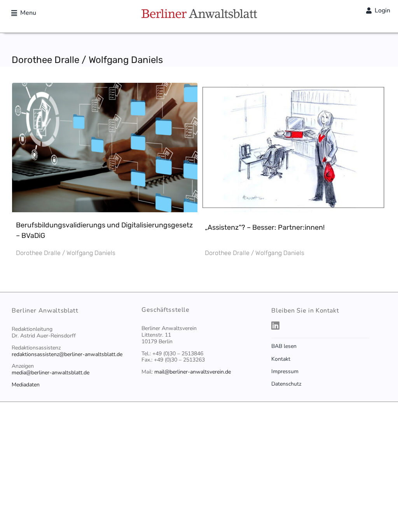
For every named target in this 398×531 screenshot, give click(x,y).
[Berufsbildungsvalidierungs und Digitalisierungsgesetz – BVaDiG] (104, 90)
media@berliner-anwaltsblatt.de (50, 372)
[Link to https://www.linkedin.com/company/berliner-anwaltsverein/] (326, 325)
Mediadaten (26, 384)
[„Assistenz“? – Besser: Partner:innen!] (293, 90)
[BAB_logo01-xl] (199, 12)
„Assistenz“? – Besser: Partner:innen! (265, 227)
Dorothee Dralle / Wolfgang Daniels (65, 253)
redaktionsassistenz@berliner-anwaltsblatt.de (67, 354)
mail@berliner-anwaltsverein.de (192, 372)
